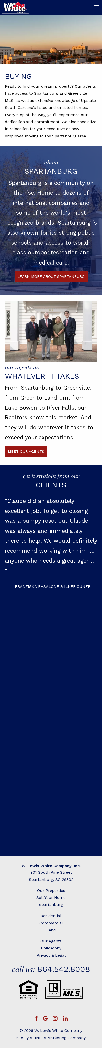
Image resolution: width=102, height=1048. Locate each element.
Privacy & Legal (51, 955)
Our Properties (51, 890)
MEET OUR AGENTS (26, 451)
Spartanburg (51, 904)
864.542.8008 (63, 969)
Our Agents (51, 941)
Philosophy (51, 948)
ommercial (52, 923)
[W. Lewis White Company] (15, 7)
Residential (51, 915)
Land (51, 930)
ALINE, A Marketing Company (58, 1037)
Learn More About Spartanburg (51, 276)
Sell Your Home (51, 897)
